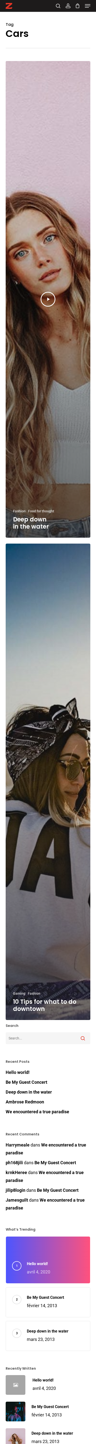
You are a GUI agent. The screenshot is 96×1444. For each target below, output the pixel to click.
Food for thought (41, 511)
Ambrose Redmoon (25, 1101)
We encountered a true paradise (37, 1111)
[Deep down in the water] (48, 299)
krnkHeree (16, 1172)
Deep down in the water (29, 1092)
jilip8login (15, 1190)
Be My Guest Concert (26, 1082)
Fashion (19, 511)
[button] (87, 5)
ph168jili (14, 1162)
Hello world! (18, 1072)
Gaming (19, 993)
